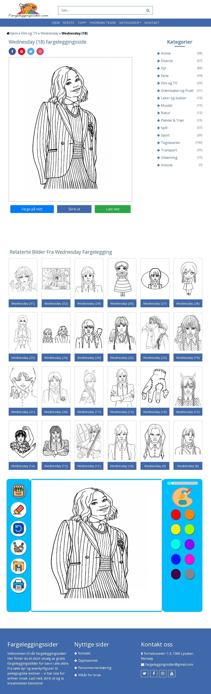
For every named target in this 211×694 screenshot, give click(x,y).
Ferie (165, 75)
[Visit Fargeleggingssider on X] (144, 673)
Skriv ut (74, 209)
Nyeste (68, 22)
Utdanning (169, 157)
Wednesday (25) (23, 357)
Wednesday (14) (23, 466)
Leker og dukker (173, 98)
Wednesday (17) (89, 412)
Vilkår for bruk (89, 675)
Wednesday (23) (122, 357)
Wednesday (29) (89, 303)
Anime (166, 53)
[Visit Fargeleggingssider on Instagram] (162, 673)
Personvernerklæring (94, 667)
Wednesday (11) (89, 466)
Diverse (167, 61)
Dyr (163, 68)
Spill (164, 128)
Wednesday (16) (155, 412)
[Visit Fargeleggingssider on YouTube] (171, 673)
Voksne (166, 165)
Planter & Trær (172, 120)
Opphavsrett (88, 660)
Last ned (112, 209)
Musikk (166, 105)
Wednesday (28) (188, 303)
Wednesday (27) (155, 303)
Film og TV (29, 33)
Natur (165, 113)
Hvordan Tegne (103, 22)
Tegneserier (170, 142)
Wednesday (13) (188, 412)
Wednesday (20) (56, 412)
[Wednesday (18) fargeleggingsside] (70, 129)
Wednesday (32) (56, 303)
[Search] (147, 10)
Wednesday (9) (155, 466)
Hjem (56, 22)
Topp (82, 22)
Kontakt (151, 22)
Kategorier (129, 22)
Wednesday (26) (89, 357)
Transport (169, 150)
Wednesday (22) (155, 357)
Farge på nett (32, 209)
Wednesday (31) (23, 303)
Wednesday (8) (188, 466)
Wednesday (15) (122, 412)
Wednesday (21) (23, 412)
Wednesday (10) (122, 466)
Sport (165, 135)
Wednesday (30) (122, 303)
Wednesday (49, 33)
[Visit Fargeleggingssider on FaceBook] (153, 673)
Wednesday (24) (56, 357)
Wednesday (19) (188, 357)
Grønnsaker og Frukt (177, 90)
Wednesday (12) (56, 466)
